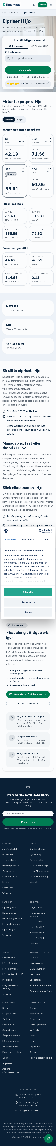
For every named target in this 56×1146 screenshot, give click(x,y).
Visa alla (6, 893)
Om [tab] (46, 539)
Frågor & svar (9, 1013)
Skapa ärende (9, 1030)
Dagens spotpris (38, 907)
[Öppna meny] (51, 4)
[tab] (16, 46)
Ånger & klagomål (11, 1035)
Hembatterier (36, 963)
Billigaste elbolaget (39, 865)
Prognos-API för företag (10, 987)
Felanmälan (8, 1024)
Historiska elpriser (11, 924)
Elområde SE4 (37, 938)
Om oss (34, 1008)
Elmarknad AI (9, 957)
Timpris (20, 120)
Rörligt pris (7, 882)
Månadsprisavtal (10, 865)
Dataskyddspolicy (11, 1052)
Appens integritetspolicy (10, 1070)
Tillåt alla (28, 592)
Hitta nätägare (9, 963)
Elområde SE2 (37, 927)
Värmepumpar (37, 969)
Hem (4, 12)
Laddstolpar (36, 980)
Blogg (33, 1052)
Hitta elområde (10, 969)
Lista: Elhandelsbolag (40, 871)
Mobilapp (7, 980)
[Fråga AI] (34, 4)
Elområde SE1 (37, 921)
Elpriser (15, 12)
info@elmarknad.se (28, 1110)
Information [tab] (28, 539)
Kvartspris (9, 120)
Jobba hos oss (37, 1013)
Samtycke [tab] (10, 539)
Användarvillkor (10, 1046)
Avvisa (28, 612)
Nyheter (34, 1041)
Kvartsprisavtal (10, 876)
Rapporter (35, 1046)
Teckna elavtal (9, 860)
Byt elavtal (7, 854)
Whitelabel (35, 1030)
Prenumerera (28, 822)
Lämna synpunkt (10, 1041)
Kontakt (6, 1008)
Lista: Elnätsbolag (39, 876)
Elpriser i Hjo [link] (29, 12)
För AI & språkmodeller (41, 1058)
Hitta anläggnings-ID (12, 974)
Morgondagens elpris (13, 918)
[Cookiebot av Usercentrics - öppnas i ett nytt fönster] (39, 531)
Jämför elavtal (9, 849)
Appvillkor (7, 1063)
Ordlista (6, 1019)
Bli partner (35, 1019)
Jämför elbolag (37, 849)
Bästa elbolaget (38, 860)
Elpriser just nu (9, 907)
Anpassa (26, 602)
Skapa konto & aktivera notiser (30, 694)
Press (32, 1035)
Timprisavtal (8, 871)
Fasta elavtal (8, 887)
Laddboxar (35, 974)
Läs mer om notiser (28, 703)
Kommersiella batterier (41, 991)
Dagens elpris (9, 913)
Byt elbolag (35, 854)
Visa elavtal (25, 69)
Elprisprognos (9, 929)
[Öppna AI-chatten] (48, 1138)
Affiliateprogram (38, 1024)
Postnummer (14, 52)
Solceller (34, 957)
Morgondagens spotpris (37, 914)
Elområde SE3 (37, 932)
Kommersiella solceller (41, 985)
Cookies (6, 1058)
